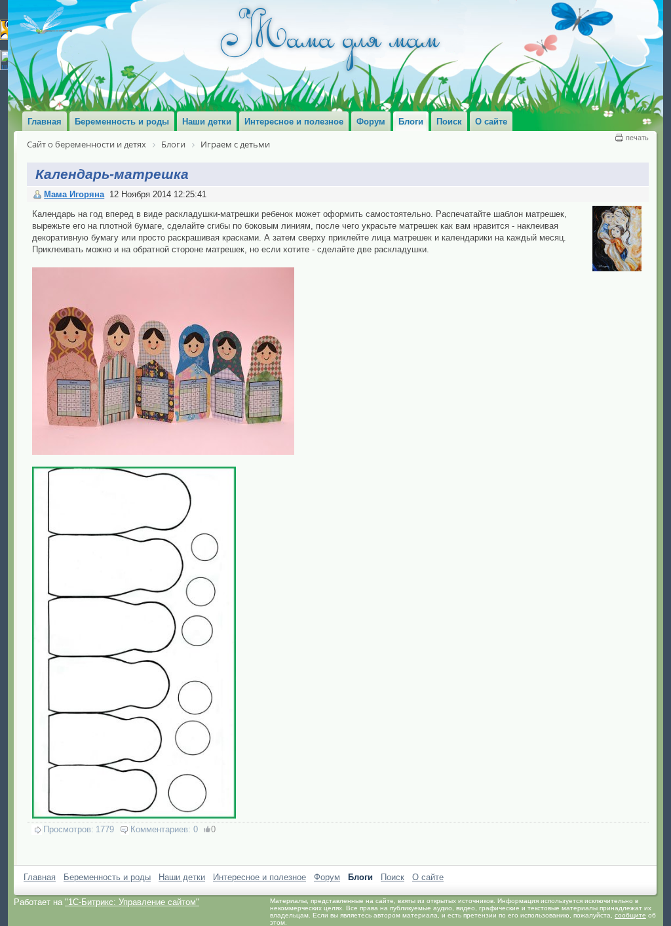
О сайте (428, 877)
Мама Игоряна (74, 194)
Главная (40, 877)
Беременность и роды (107, 877)
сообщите (630, 915)
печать (637, 138)
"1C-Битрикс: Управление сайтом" (132, 902)
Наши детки (182, 877)
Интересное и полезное (259, 877)
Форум (327, 877)
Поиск (392, 877)
